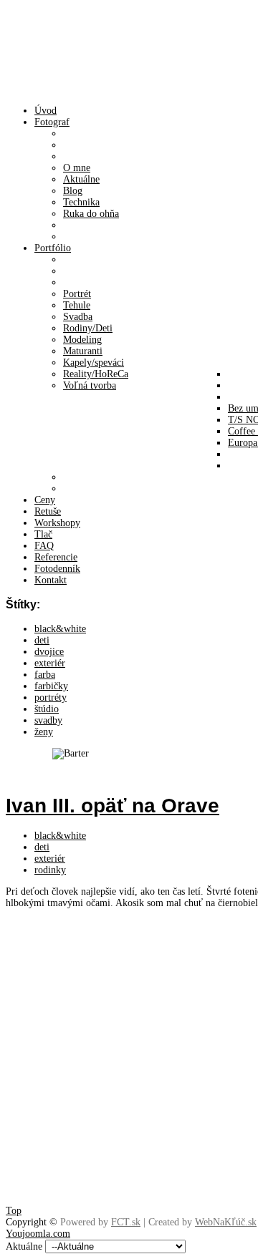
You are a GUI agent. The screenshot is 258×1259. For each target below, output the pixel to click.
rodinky (50, 870)
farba (44, 674)
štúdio (46, 709)
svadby (48, 720)
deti (41, 640)
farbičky (51, 686)
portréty (50, 697)
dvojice (49, 651)
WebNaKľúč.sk (226, 1222)
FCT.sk (125, 1222)
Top (14, 1210)
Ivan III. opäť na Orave (112, 805)
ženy (43, 731)
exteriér (49, 663)
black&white (60, 628)
